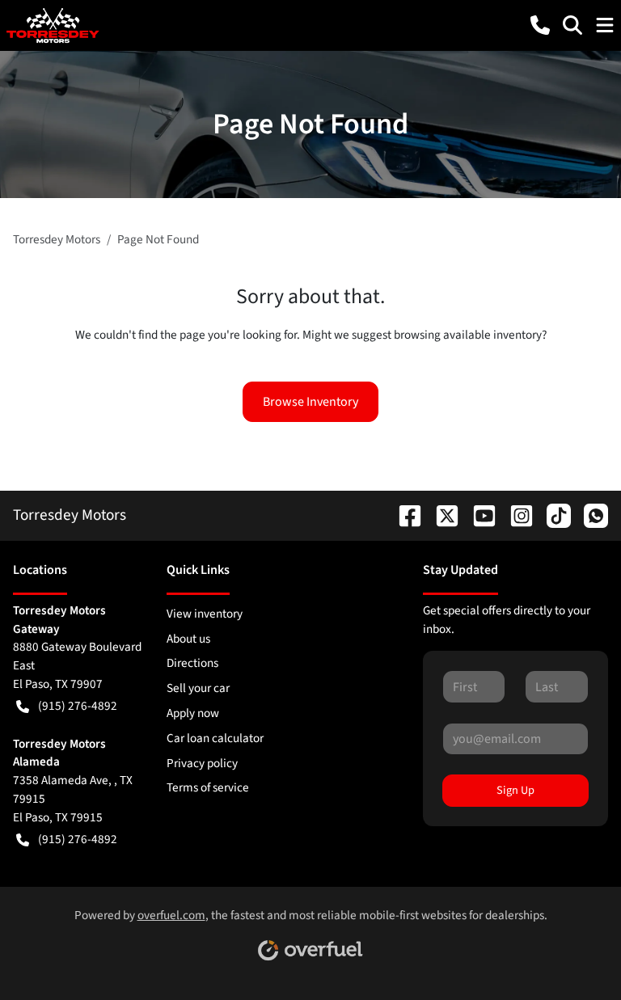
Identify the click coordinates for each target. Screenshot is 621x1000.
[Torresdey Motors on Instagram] (515, 515)
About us (188, 639)
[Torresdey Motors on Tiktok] (552, 515)
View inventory (205, 613)
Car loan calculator (215, 738)
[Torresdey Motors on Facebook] (403, 515)
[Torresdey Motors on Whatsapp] (589, 515)
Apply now (193, 713)
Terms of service (208, 787)
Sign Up (515, 790)
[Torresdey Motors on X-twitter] (440, 515)
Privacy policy (202, 763)
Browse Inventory (310, 402)
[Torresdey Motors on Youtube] (477, 515)
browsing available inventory (468, 335)
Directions (192, 663)
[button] (540, 25)
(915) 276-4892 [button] (77, 706)
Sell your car (198, 688)
